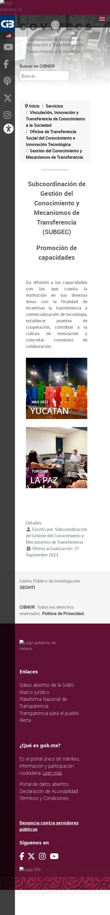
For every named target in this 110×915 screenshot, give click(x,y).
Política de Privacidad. (63, 613)
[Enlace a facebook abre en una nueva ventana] (21, 856)
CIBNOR (27, 607)
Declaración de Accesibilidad (48, 791)
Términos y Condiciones (44, 798)
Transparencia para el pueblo (49, 713)
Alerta (25, 720)
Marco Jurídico (34, 692)
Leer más (52, 773)
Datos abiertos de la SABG (46, 685)
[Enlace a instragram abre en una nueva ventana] (42, 856)
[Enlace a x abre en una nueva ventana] (33, 856)
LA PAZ (44, 480)
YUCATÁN (49, 410)
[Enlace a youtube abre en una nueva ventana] (54, 856)
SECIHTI (27, 587)
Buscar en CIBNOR (37, 66)
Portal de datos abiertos (44, 784)
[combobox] (44, 76)
